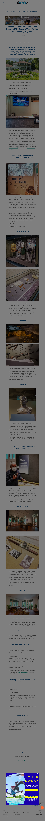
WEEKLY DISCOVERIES (31, 790)
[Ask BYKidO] (42, 807)
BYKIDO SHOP (31, 796)
